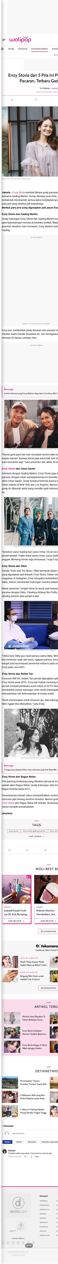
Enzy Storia (19, 192)
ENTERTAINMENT (39, 49)
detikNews (44, 1201)
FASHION (22, 49)
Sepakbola (44, 1227)
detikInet (43, 1214)
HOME (11, 49)
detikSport (44, 1222)
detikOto (43, 1231)
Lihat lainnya (35, 836)
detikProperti (45, 1235)
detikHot (43, 1218)
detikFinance (44, 1209)
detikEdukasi (44, 1205)
